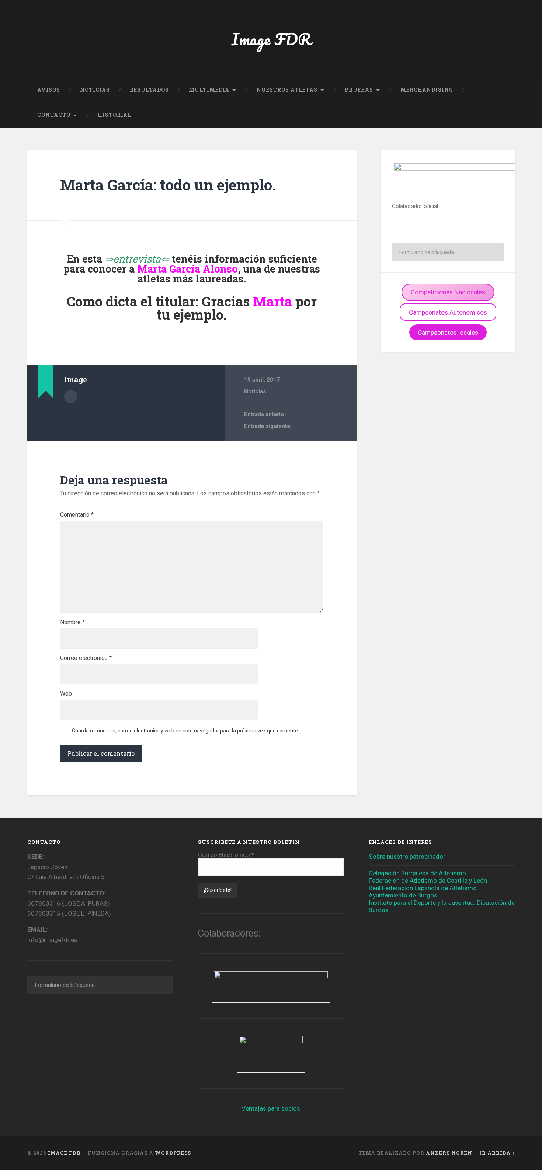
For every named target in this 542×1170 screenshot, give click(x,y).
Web (66, 694)
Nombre (72, 622)
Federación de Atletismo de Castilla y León (428, 880)
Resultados (149, 90)
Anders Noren (449, 1153)
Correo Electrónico (226, 855)
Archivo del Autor (70, 396)
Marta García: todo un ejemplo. (168, 184)
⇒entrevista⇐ (137, 258)
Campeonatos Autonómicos (448, 312)
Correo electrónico (86, 658)
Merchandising (426, 90)
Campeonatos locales (448, 332)
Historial (114, 115)
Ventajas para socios (271, 1108)
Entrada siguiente (267, 426)
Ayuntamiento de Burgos (403, 895)
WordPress (173, 1153)
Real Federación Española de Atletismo (423, 888)
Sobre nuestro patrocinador (407, 856)
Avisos (48, 90)
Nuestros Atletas (287, 90)
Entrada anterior (265, 414)
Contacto (53, 115)
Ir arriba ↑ (497, 1153)
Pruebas (359, 90)
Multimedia (209, 90)
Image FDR (271, 39)
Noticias (95, 90)
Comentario (77, 515)
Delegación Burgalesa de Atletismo (417, 873)
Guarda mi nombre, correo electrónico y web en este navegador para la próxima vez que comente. (185, 731)
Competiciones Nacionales (448, 292)
